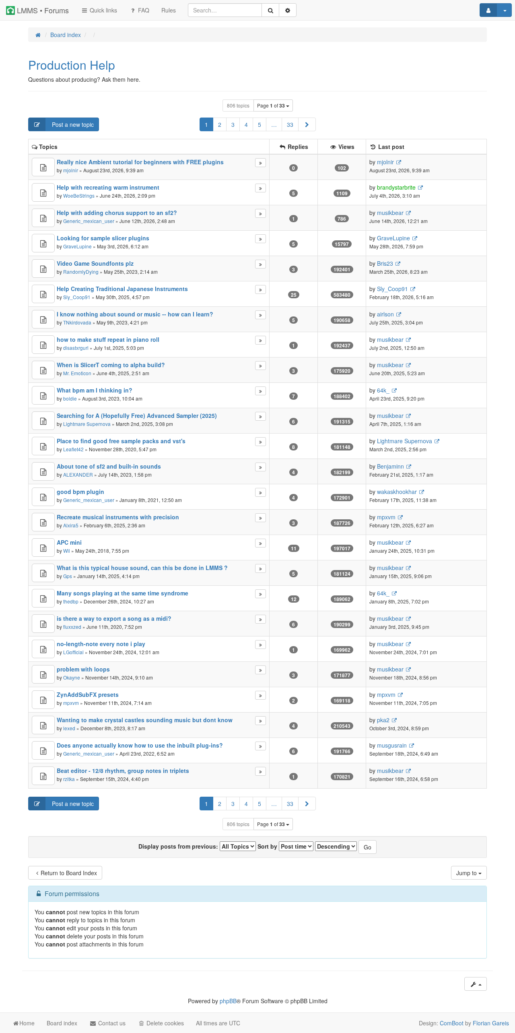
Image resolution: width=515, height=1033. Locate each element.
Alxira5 (70, 525)
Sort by (268, 846)
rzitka (69, 778)
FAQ (142, 10)
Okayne (71, 677)
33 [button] (290, 124)
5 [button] (259, 124)
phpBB (228, 1001)
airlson (385, 314)
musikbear (390, 213)
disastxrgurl (76, 347)
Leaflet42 (73, 449)
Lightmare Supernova (87, 423)
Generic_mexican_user (88, 220)
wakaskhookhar (397, 492)
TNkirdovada (77, 322)
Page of (271, 105)
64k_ (383, 390)
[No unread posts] (43, 167)
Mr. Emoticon (77, 373)
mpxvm (386, 517)
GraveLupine (77, 246)
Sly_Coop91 (77, 296)
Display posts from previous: (179, 846)
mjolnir (70, 170)
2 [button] (219, 124)
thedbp (70, 601)
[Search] (270, 10)
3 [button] (233, 124)
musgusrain (392, 745)
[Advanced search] (288, 10)
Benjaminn (390, 466)
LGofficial (73, 652)
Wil (66, 550)
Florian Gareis (491, 1023)
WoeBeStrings (79, 195)
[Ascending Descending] (336, 846)
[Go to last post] (399, 162)
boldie (70, 398)
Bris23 (385, 263)
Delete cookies (164, 1023)
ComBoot (452, 1023)
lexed (69, 728)
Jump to (467, 873)
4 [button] (246, 124)
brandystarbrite (396, 187)
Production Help (71, 64)
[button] (307, 124)
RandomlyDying (81, 271)
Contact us (111, 1023)
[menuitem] (168, 10)
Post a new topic (72, 124)
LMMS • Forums (42, 10)
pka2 (383, 720)
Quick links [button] (102, 10)
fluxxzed (72, 626)
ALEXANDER (78, 474)
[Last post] (260, 162)
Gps (67, 575)
